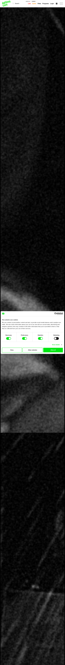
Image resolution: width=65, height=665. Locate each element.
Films (39, 3)
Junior (34, 3)
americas (28, 1)
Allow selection (32, 350)
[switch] (24, 338)
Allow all (53, 350)
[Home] (6, 3)
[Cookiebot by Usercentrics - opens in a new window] (55, 313)
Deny (11, 350)
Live (29, 3)
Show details (56, 344)
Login (52, 3)
